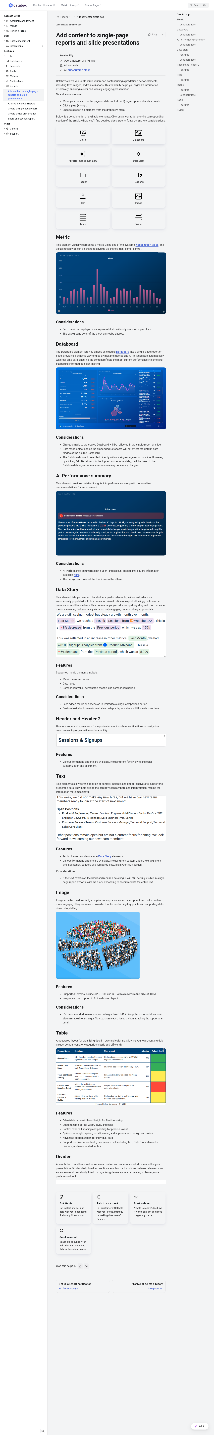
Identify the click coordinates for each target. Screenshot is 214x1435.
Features (184, 54)
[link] (23, 20)
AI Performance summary (191, 39)
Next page (153, 1288)
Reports (64, 17)
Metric (180, 19)
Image (180, 85)
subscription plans (79, 70)
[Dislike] (86, 1266)
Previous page (70, 1288)
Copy (154, 34)
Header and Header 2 (188, 64)
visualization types (147, 244)
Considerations (188, 24)
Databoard (122, 351)
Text (179, 74)
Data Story (104, 856)
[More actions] (163, 34)
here (76, 574)
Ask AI (201, 1426)
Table (180, 100)
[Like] (80, 1266)
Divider (180, 110)
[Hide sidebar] (42, 1431)
